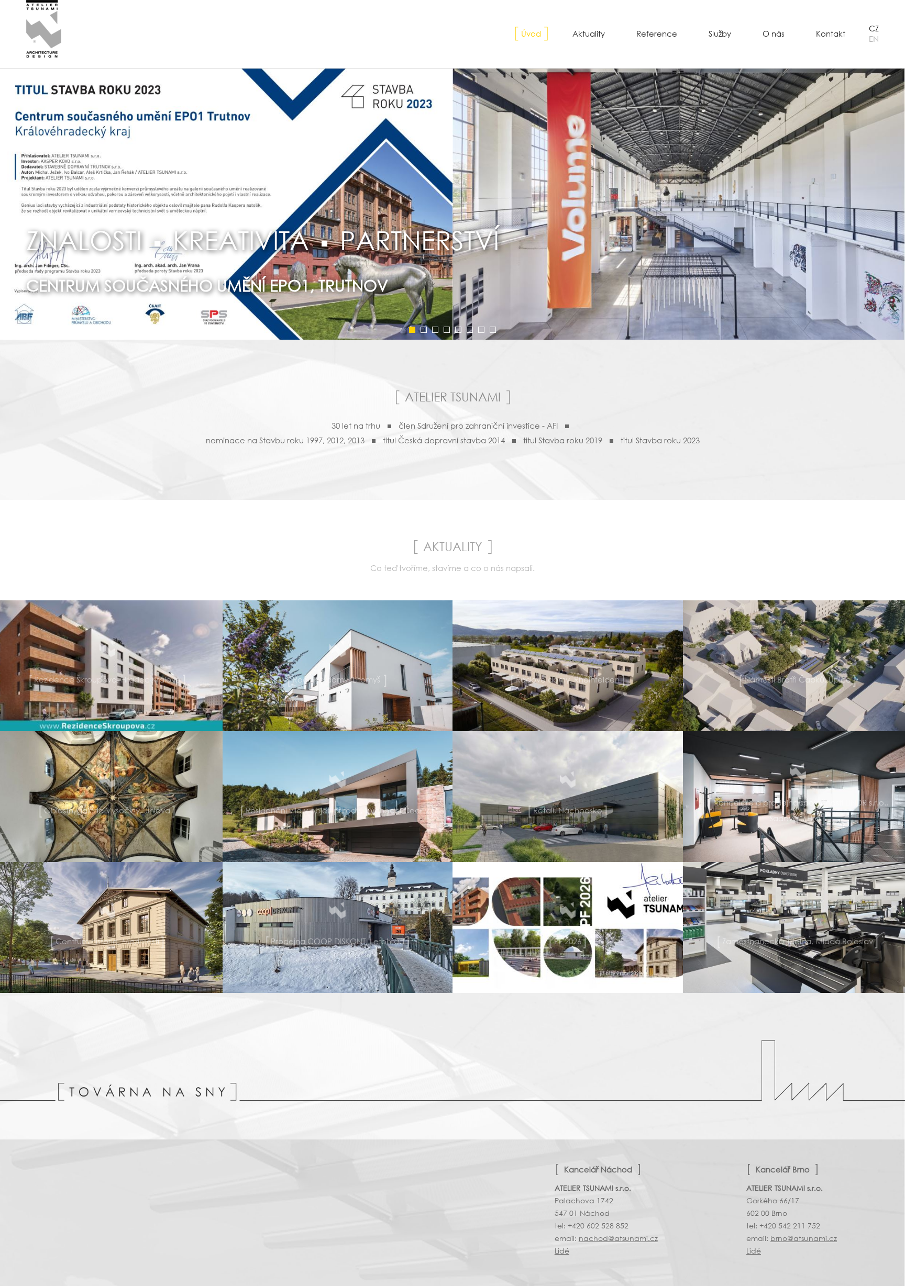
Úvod (531, 33)
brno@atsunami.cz (803, 1238)
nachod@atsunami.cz (618, 1238)
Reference (656, 33)
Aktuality (588, 33)
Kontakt (830, 33)
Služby (720, 33)
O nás (774, 33)
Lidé (562, 1251)
